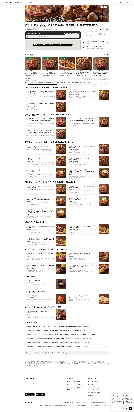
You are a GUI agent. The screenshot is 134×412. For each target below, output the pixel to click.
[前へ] (105, 54)
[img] (53, 45)
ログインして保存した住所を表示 (72, 33)
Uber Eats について (93, 389)
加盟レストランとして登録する (75, 381)
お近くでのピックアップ (94, 387)
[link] (102, 7)
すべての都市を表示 (93, 381)
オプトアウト (124, 408)
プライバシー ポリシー (73, 405)
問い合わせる (70, 378)
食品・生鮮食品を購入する (94, 392)
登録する (128, 2)
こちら (32, 365)
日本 (27, 353)
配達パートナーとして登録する (75, 384)
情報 (45, 26)
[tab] (41, 82)
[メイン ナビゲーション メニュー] (3, 2)
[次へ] (107, 54)
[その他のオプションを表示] (105, 7)
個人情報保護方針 (69, 402)
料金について (85, 402)
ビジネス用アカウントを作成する (75, 387)
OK (130, 408)
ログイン (122, 2)
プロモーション (71, 389)
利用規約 (78, 402)
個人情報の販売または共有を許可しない (100, 402)
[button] (104, 29)
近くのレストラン (92, 378)
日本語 (91, 395)
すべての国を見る (92, 384)
